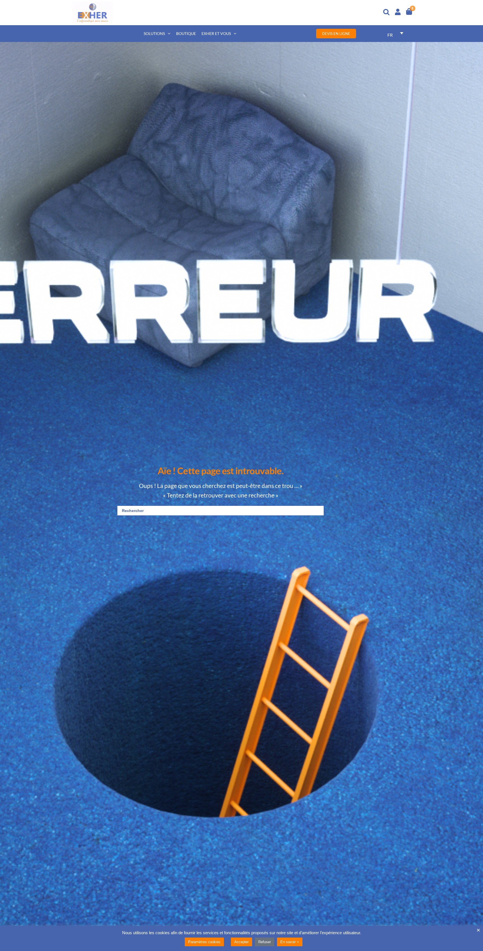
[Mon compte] (398, 11)
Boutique (186, 33)
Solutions (154, 33)
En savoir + (289, 942)
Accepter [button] (241, 942)
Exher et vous (216, 33)
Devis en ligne (336, 33)
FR (390, 34)
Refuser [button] (264, 942)
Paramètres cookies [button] (204, 942)
